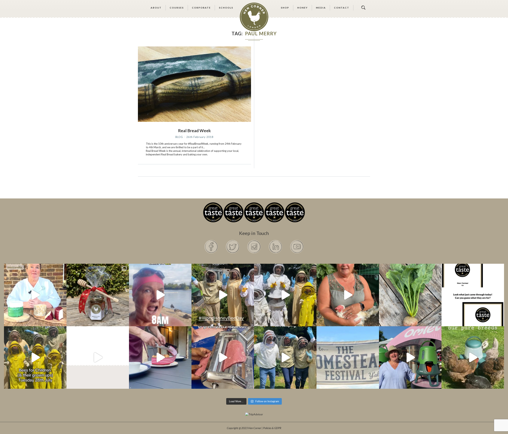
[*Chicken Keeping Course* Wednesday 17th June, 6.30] (473, 357)
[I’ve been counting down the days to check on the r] (473, 295)
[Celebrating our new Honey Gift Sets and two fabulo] (97, 295)
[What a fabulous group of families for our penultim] (285, 295)
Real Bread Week (194, 130)
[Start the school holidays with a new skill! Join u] (97, 357)
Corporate (201, 7)
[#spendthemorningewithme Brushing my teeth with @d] (160, 295)
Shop (285, 7)
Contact (341, 7)
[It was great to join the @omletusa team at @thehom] (410, 357)
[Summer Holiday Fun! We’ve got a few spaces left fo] (35, 357)
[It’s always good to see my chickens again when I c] (348, 295)
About (156, 7)
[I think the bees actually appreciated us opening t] (285, 357)
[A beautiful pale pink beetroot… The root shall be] (410, 295)
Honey (302, 7)
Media (321, 7)
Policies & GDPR (272, 428)
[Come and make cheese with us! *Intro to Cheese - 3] (35, 295)
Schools (226, 7)
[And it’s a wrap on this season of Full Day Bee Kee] (222, 295)
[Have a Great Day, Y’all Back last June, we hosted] (348, 357)
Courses (177, 7)
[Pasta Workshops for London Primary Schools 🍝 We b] (222, 357)
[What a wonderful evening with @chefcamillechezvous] (160, 357)
